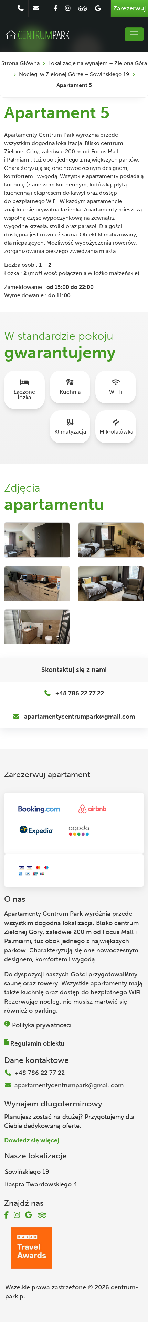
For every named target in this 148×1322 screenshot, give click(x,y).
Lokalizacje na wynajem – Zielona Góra (97, 63)
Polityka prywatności (41, 1025)
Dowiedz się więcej (31, 1140)
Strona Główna (20, 63)
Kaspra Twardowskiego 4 (41, 1184)
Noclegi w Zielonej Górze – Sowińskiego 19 (74, 74)
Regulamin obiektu (37, 1043)
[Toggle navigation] (134, 34)
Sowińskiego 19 (27, 1172)
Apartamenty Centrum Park (43, 914)
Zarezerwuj (129, 8)
